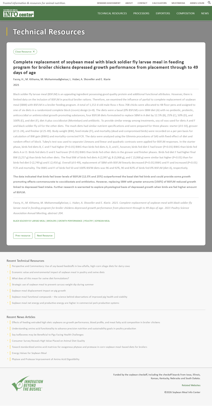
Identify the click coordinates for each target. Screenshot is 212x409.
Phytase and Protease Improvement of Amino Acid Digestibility (45, 359)
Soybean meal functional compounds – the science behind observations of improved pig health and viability (69, 296)
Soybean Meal (102, 220)
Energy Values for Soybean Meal (29, 353)
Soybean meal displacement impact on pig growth (39, 290)
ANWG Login (197, 2)
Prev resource (22, 235)
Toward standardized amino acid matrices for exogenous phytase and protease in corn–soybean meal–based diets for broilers (79, 346)
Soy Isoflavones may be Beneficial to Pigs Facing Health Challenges (47, 334)
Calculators (159, 2)
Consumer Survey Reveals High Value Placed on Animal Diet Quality (48, 340)
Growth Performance (70, 220)
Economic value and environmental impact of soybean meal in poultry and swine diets (58, 272)
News (205, 13)
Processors (141, 13)
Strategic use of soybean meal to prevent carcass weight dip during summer (53, 284)
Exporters (163, 13)
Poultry (88, 220)
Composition (186, 13)
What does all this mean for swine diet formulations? (40, 278)
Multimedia (178, 2)
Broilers (51, 220)
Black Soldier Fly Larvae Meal (29, 220)
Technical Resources (112, 13)
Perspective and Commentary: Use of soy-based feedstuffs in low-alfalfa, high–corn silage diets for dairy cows (71, 266)
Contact (142, 2)
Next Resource (45, 235)
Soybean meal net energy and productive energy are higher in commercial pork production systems (65, 302)
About (129, 2)
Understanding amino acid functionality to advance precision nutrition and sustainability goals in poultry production (74, 328)
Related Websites (191, 385)
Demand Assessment (108, 2)
